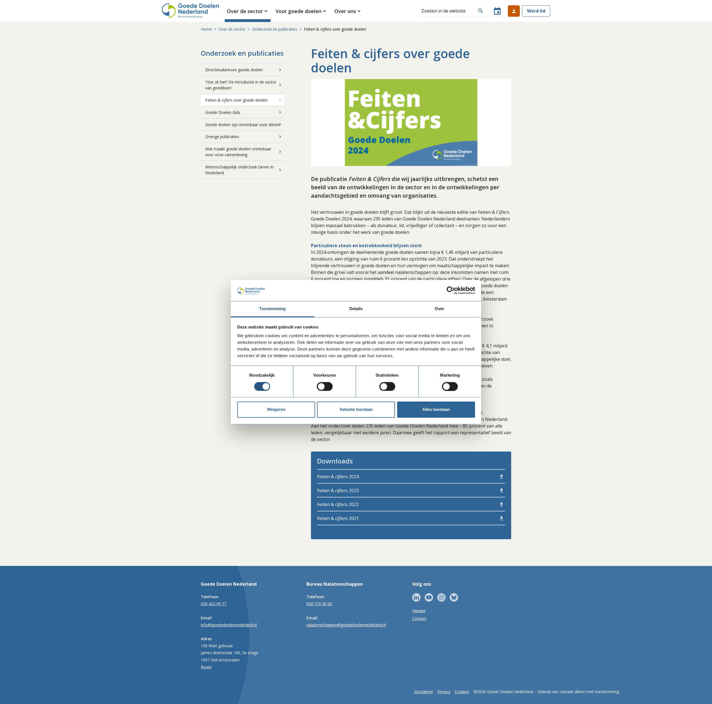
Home (206, 29)
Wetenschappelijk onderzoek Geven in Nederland (239, 169)
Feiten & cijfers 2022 (338, 504)
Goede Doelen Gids (222, 112)
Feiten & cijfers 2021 (338, 518)
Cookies (462, 691)
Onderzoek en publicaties (274, 29)
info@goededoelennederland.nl (229, 624)
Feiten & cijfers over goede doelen (236, 100)
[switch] (325, 386)
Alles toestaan (436, 409)
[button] (248, 11)
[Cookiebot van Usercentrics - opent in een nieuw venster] (450, 290)
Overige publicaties (222, 136)
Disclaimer (423, 691)
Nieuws (419, 610)
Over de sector (232, 29)
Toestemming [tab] (272, 308)
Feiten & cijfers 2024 (338, 477)
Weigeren (276, 409)
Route (206, 666)
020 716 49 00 (319, 603)
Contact (419, 618)
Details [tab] (356, 308)
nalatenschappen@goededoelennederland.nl (346, 624)
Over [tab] (439, 308)
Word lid (536, 11)
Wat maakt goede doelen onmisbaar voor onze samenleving (238, 151)
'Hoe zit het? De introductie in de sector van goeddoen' (240, 84)
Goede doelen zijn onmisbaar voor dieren (242, 124)
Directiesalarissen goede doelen (234, 69)
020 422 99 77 (213, 603)
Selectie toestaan (356, 409)
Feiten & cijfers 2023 (338, 490)
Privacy (443, 691)
